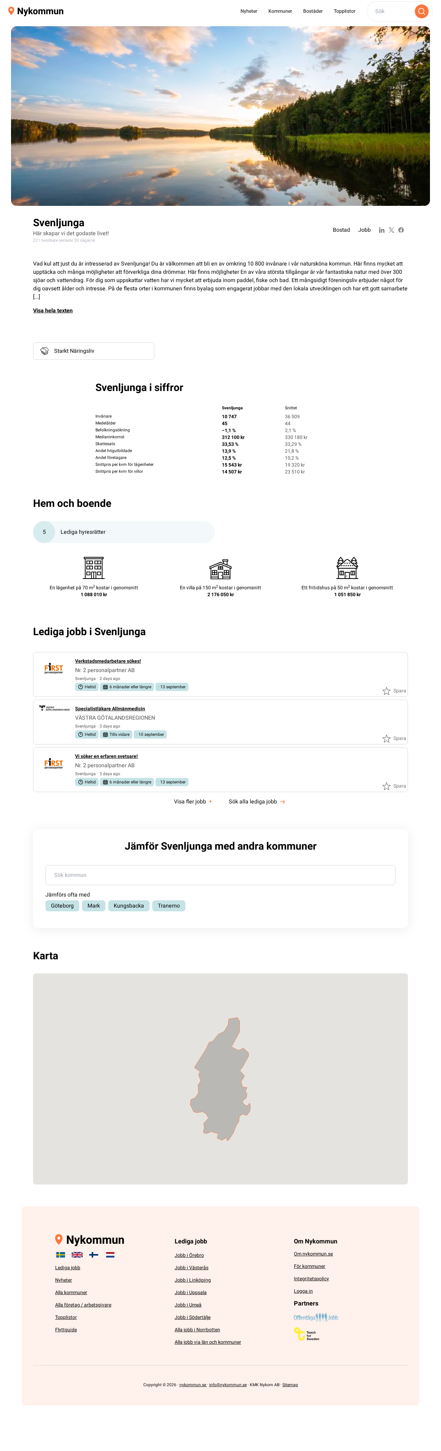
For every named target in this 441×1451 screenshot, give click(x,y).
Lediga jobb (67, 1267)
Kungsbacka (129, 906)
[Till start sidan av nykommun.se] (35, 12)
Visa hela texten (53, 311)
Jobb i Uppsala (191, 1292)
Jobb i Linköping (193, 1280)
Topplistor (345, 11)
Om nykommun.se (313, 1254)
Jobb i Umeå (188, 1305)
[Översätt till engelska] (77, 1255)
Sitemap (290, 1385)
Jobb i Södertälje (193, 1317)
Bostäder (313, 11)
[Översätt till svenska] (60, 1255)
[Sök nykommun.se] (422, 11)
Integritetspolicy (311, 1278)
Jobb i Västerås (191, 1267)
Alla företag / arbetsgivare (83, 1305)
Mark (94, 906)
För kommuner (309, 1266)
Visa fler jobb (193, 801)
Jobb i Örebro (189, 1255)
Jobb (364, 230)
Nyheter (248, 11)
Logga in (303, 1291)
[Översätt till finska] (93, 1255)
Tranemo (169, 906)
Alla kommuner (71, 1292)
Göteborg (62, 906)
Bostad (341, 230)
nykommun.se (193, 1385)
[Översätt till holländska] (110, 1255)
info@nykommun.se (228, 1385)
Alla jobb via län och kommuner (208, 1342)
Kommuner (280, 11)
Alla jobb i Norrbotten (197, 1329)
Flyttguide (66, 1329)
